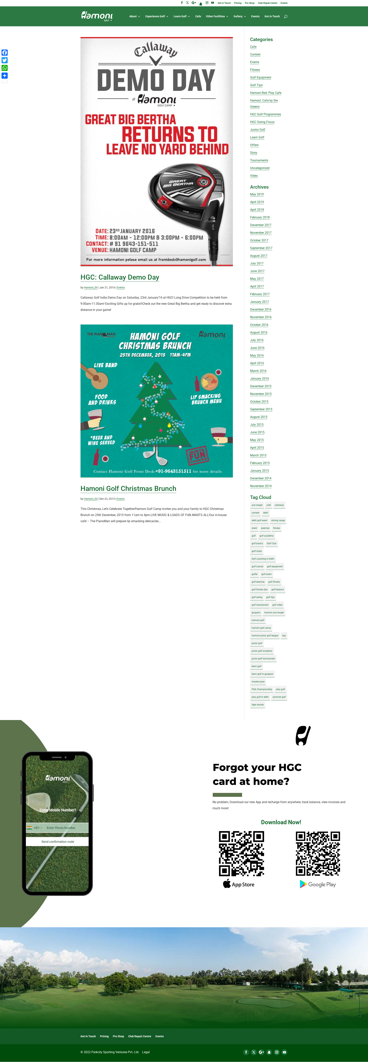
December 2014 (260, 478)
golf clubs (257, 551)
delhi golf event (259, 520)
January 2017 (259, 302)
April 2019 (257, 202)
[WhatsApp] (4, 68)
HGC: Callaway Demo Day (119, 277)
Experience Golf (155, 16)
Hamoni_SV (91, 287)
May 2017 (257, 279)
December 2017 (260, 225)
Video (254, 176)
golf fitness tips (260, 589)
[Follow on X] (254, 1052)
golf (254, 535)
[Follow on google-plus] (261, 1052)
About (133, 16)
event (254, 528)
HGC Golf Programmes (265, 114)
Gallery (238, 16)
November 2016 (261, 317)
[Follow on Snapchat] (269, 1052)
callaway (279, 505)
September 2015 (261, 409)
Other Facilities (215, 16)
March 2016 (258, 371)
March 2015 (258, 455)
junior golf (257, 643)
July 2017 (257, 263)
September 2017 (261, 248)
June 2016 (257, 348)
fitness (276, 528)
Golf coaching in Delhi (263, 558)
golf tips (270, 597)
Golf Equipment (260, 77)
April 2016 (257, 363)
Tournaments (259, 160)
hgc (284, 635)
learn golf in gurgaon (262, 674)
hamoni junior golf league (265, 635)
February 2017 (260, 294)
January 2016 (259, 378)
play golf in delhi (260, 697)
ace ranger (257, 505)
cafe (268, 505)
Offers (254, 145)
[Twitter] (4, 60)
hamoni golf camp (261, 628)
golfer (255, 574)
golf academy (267, 535)
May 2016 (257, 355)
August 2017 (258, 256)
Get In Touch (224, 3)
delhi (265, 512)
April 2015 (257, 447)
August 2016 (258, 332)
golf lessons (277, 589)
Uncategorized (259, 168)
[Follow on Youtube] (284, 1052)
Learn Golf (180, 16)
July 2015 (257, 424)
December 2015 (260, 386)
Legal (146, 1052)
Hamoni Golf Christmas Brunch (128, 489)
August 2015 (258, 417)
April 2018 (257, 209)
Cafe (198, 16)
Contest (255, 54)
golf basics (257, 543)
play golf (280, 689)
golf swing (257, 597)
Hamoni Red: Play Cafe (265, 93)
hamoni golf (258, 620)
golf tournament (260, 605)
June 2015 (257, 432)
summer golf (279, 697)
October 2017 (259, 240)
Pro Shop (250, 3)
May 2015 (257, 440)
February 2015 (260, 463)
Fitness (255, 70)
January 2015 (259, 470)
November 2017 (261, 233)
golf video (277, 605)
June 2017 (257, 271)
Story (253, 152)
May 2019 (257, 194)
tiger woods (258, 704)
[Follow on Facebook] (246, 1052)
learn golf (256, 666)
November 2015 (261, 394)
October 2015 (259, 401)
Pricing (238, 3)
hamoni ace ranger (274, 612)
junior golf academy (262, 651)
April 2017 (257, 286)
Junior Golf (257, 129)
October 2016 (259, 325)
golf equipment (275, 566)
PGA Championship (262, 689)
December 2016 (260, 309)
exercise (265, 528)
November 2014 (261, 486)
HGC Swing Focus (262, 122)
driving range (278, 520)
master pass (258, 681)
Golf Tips (256, 85)
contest (255, 512)
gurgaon (256, 612)
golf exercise (258, 582)
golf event (266, 574)
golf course (257, 566)
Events (284, 3)
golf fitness (274, 582)
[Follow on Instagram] (277, 1052)
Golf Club (271, 543)
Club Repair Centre (267, 3)
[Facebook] (4, 52)
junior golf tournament (263, 658)
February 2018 (260, 217)
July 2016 (257, 340)
